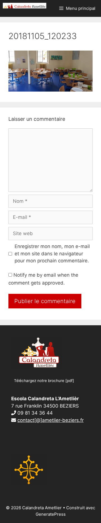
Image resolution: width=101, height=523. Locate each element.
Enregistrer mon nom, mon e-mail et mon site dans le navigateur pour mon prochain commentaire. (52, 253)
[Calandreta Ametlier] (24, 5)
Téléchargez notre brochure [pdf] (44, 380)
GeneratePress (51, 514)
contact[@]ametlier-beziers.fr (50, 420)
